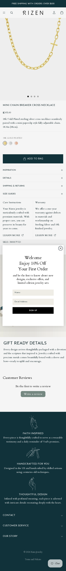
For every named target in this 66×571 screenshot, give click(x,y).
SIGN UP (33, 310)
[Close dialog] (60, 248)
